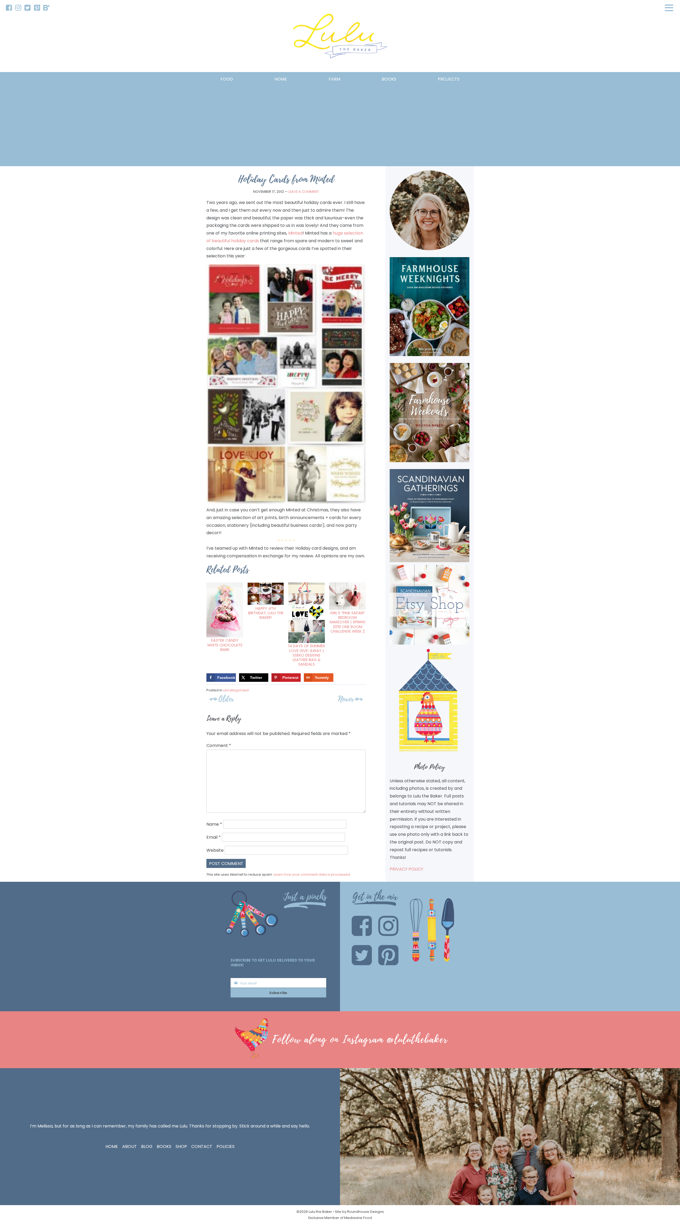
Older (226, 699)
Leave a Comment (303, 191)
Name (214, 824)
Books (164, 1146)
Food (226, 79)
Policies (225, 1146)
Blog (146, 1146)
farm (334, 79)
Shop (181, 1146)
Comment (218, 745)
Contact (201, 1146)
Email (213, 837)
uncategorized (236, 690)
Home (280, 79)
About (129, 1146)
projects (449, 79)
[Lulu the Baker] (340, 37)
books (389, 79)
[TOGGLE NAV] (669, 7)
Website (215, 850)
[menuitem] (9, 7)
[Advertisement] (340, 123)
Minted (295, 233)
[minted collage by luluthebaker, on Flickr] (286, 502)
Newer (346, 699)
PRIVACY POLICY (406, 869)
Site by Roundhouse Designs (359, 1211)
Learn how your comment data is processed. (312, 874)
